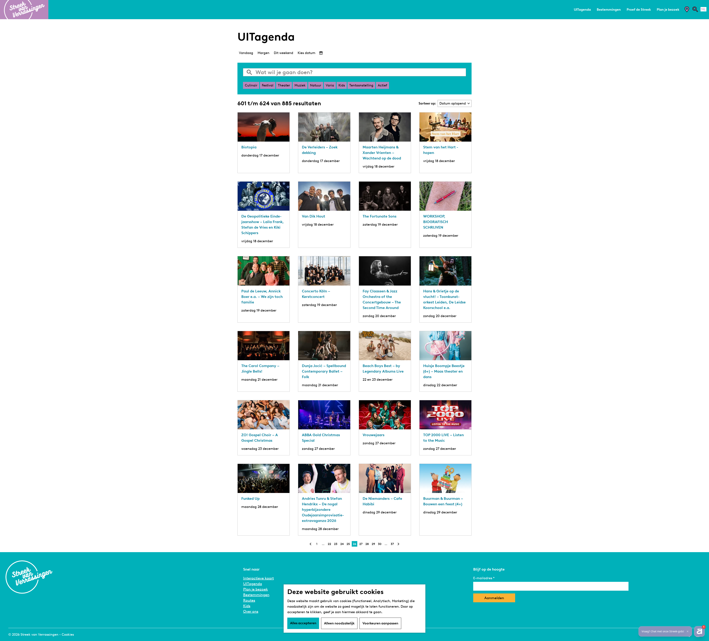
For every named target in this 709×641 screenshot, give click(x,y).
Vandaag (246, 53)
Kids (341, 85)
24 (342, 544)
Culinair (251, 85)
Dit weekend (283, 53)
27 (361, 544)
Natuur (315, 85)
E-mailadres (482, 578)
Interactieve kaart (258, 578)
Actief (382, 85)
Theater (284, 85)
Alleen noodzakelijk (339, 623)
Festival (267, 85)
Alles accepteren (303, 623)
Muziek (300, 85)
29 (374, 544)
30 (380, 544)
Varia (330, 85)
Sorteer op (427, 103)
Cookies (68, 635)
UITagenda (252, 583)
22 (330, 544)
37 (392, 544)
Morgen (263, 53)
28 (367, 544)
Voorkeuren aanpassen (380, 623)
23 (336, 544)
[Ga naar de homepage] (24, 9)
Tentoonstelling (361, 85)
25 (348, 544)
